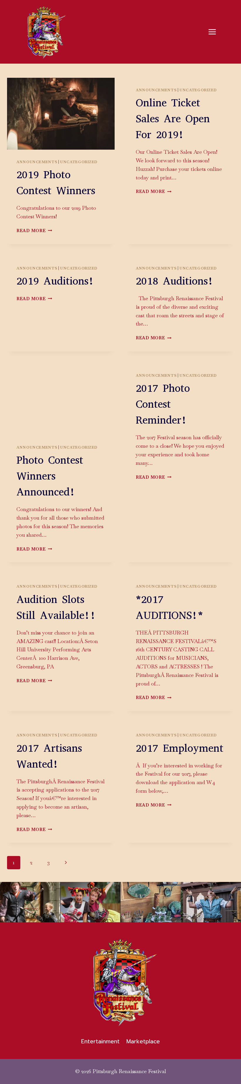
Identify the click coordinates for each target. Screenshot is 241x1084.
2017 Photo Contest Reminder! (163, 404)
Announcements (36, 161)
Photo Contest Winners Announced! (49, 476)
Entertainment (100, 1041)
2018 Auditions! (175, 281)
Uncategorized (78, 161)
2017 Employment (179, 748)
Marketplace (143, 1041)
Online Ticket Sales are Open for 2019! (173, 119)
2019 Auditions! (55, 281)
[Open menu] (212, 32)
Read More (34, 230)
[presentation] (61, 114)
